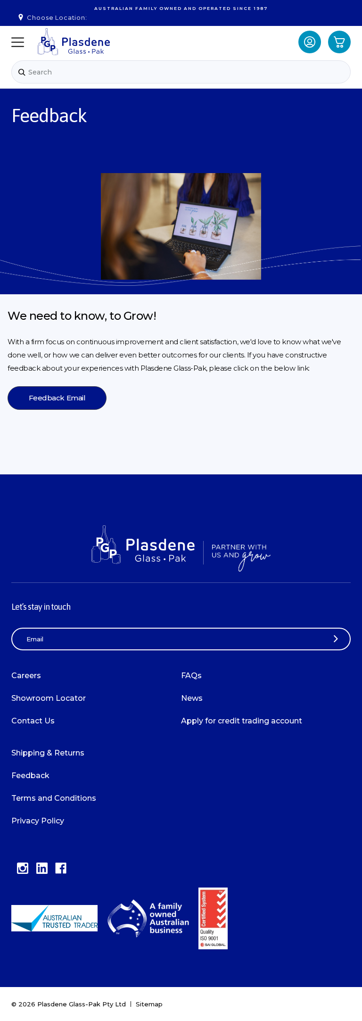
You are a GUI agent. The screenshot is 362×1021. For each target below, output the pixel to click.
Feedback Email (57, 397)
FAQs (191, 675)
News (192, 698)
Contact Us (33, 720)
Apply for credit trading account (241, 720)
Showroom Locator (48, 698)
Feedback (30, 775)
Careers (26, 675)
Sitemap (149, 1004)
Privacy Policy (37, 820)
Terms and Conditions (53, 798)
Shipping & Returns (47, 752)
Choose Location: (57, 17)
